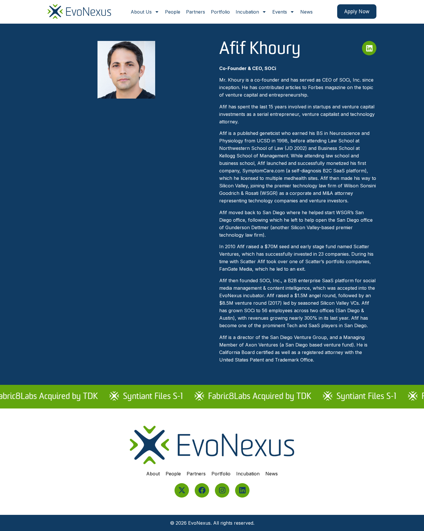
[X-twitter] (182, 490)
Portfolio (220, 12)
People (172, 12)
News (306, 12)
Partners (195, 12)
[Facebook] (202, 490)
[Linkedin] (242, 490)
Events (279, 12)
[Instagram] (222, 490)
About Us (141, 12)
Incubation (247, 12)
